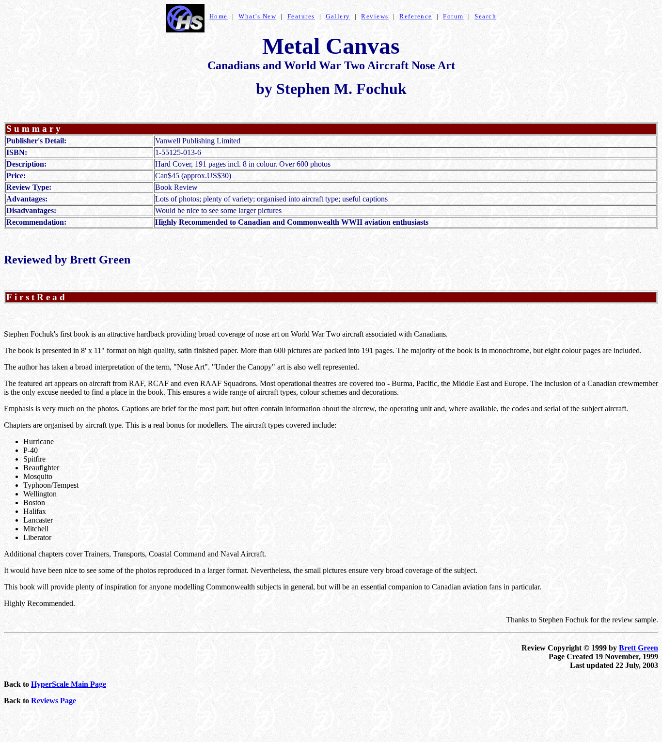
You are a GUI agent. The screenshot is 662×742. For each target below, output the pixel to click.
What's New (257, 16)
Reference (415, 16)
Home (218, 16)
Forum (453, 16)
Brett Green (638, 648)
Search (485, 16)
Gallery (338, 16)
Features (301, 16)
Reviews (375, 16)
